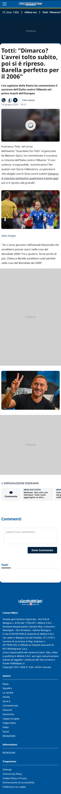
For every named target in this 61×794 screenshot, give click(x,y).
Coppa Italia (9, 722)
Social (6, 731)
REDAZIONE (9, 735)
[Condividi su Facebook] (9, 100)
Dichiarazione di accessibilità (18, 782)
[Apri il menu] (5, 4)
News (6, 683)
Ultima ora (31, 12)
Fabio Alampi (28, 100)
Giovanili (7, 709)
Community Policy (12, 773)
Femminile (8, 714)
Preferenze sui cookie (14, 786)
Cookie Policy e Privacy (15, 778)
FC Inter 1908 (11, 12)
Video (6, 727)
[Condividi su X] (15, 100)
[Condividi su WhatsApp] (3, 100)
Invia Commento (42, 550)
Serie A (6, 701)
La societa (8, 692)
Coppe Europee (11, 718)
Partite (6, 696)
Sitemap (7, 769)
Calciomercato (10, 705)
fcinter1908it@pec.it (14, 663)
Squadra (7, 688)
